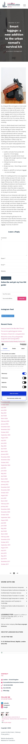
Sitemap (17, 732)
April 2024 (4, 416)
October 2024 (5, 405)
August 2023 (4, 437)
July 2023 (3, 440)
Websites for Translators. (8, 740)
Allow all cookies (14, 393)
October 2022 (5, 462)
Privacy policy (5, 734)
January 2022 (4, 484)
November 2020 (5, 512)
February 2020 (5, 536)
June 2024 (3, 410)
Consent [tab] (5, 348)
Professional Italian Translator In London (12, 595)
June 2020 (3, 525)
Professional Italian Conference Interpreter (13, 590)
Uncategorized (18, 51)
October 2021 (5, 492)
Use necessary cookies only (14, 398)
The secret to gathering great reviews (11, 331)
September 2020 (5, 517)
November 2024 (5, 402)
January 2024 (4, 424)
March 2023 (4, 451)
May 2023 (3, 446)
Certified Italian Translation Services (11, 593)
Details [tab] (14, 348)
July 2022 (3, 468)
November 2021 (5, 490)
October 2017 (5, 564)
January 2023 (4, 454)
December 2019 (5, 539)
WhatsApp (6, 690)
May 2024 (3, 413)
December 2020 (5, 509)
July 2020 (3, 523)
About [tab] (23, 348)
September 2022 (5, 465)
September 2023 (5, 435)
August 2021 (4, 495)
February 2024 (5, 421)
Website (3, 271)
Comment (3, 239)
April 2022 (4, 476)
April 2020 (4, 531)
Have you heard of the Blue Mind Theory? (12, 328)
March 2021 (4, 501)
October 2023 (5, 432)
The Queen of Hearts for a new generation (13, 334)
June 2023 (3, 443)
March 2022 (4, 479)
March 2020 (4, 534)
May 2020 (3, 528)
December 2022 (5, 457)
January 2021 (4, 506)
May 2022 (3, 473)
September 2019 (5, 545)
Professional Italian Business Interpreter (12, 587)
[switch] (24, 378)
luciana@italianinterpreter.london (13, 682)
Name (3, 258)
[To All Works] (14, 573)
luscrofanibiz (7, 688)
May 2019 (3, 556)
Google (5, 707)
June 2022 (3, 470)
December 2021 (5, 487)
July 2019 (3, 550)
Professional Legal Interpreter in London (12, 598)
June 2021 (3, 498)
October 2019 (5, 542)
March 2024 (4, 418)
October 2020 (5, 514)
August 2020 (4, 520)
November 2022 (5, 459)
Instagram (6, 705)
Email (3, 265)
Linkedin (6, 703)
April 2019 (4, 558)
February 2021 (5, 503)
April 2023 (4, 448)
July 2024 (3, 407)
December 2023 (5, 426)
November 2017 (5, 561)
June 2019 (3, 553)
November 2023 (5, 429)
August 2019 (4, 547)
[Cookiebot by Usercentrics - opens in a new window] (20, 344)
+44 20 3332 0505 (8, 685)
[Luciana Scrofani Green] (11, 4)
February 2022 (5, 481)
